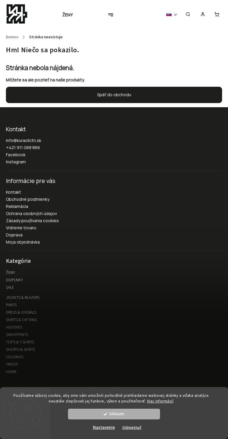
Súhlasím (116, 414)
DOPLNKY (14, 280)
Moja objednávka (23, 242)
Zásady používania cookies (32, 220)
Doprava (14, 235)
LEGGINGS (14, 357)
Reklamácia (17, 206)
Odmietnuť (131, 427)
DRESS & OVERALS (21, 312)
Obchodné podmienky (27, 199)
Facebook (16, 154)
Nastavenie (104, 427)
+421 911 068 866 (23, 147)
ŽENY (10, 273)
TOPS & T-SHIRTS (20, 342)
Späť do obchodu (114, 94)
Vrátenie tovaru (21, 227)
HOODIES (14, 327)
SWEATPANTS (17, 335)
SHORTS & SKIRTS (20, 350)
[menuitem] (70, 15)
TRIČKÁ (12, 364)
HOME (11, 372)
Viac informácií (160, 401)
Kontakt (13, 192)
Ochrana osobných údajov (31, 213)
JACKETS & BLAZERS (22, 298)
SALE (10, 287)
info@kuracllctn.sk (23, 140)
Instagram (16, 162)
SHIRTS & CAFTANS (21, 320)
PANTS (11, 305)
